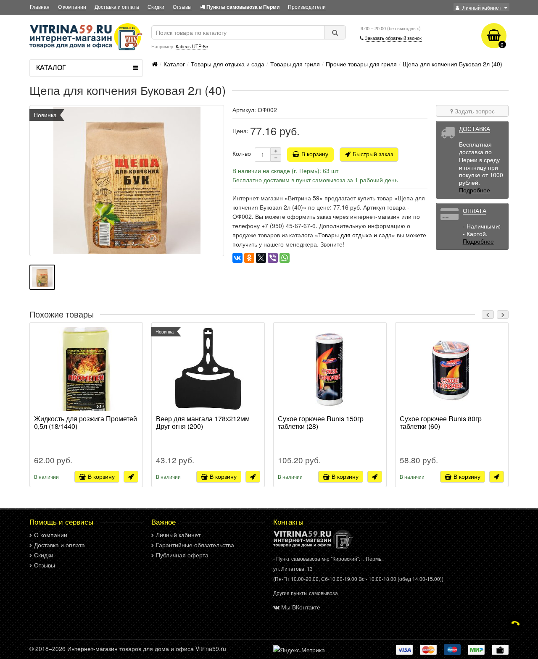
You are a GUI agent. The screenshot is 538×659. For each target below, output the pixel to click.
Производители (307, 6)
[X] (261, 258)
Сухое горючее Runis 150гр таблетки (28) (321, 423)
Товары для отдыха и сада (227, 64)
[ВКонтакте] (237, 258)
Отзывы (182, 6)
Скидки (156, 6)
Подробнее (474, 190)
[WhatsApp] (285, 258)
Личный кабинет (178, 534)
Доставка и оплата (117, 6)
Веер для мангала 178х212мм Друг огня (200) (203, 423)
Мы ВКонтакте (300, 607)
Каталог (174, 64)
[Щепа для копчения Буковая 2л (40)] (126, 180)
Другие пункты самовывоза (305, 592)
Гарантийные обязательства (195, 545)
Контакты (288, 521)
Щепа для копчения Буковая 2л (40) (452, 64)
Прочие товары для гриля (361, 64)
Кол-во (241, 153)
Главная (40, 6)
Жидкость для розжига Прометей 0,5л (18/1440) (85, 423)
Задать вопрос (474, 111)
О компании (72, 6)
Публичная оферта (182, 555)
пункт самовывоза (320, 180)
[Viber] (273, 258)
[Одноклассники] (249, 258)
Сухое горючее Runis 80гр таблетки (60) (441, 423)
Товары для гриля (295, 64)
